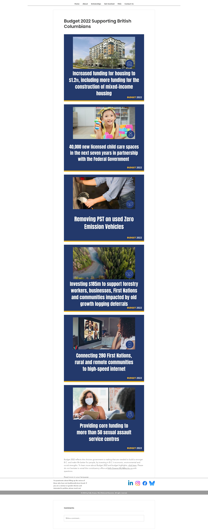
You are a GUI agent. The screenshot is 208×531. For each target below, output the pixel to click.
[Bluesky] (152, 483)
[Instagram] (138, 483)
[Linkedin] (131, 483)
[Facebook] (145, 483)
